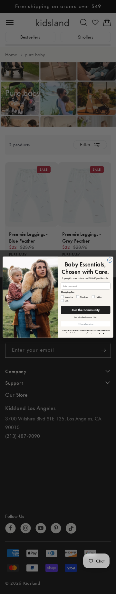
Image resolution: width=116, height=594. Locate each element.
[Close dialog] (109, 259)
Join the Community (86, 309)
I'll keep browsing (85, 323)
